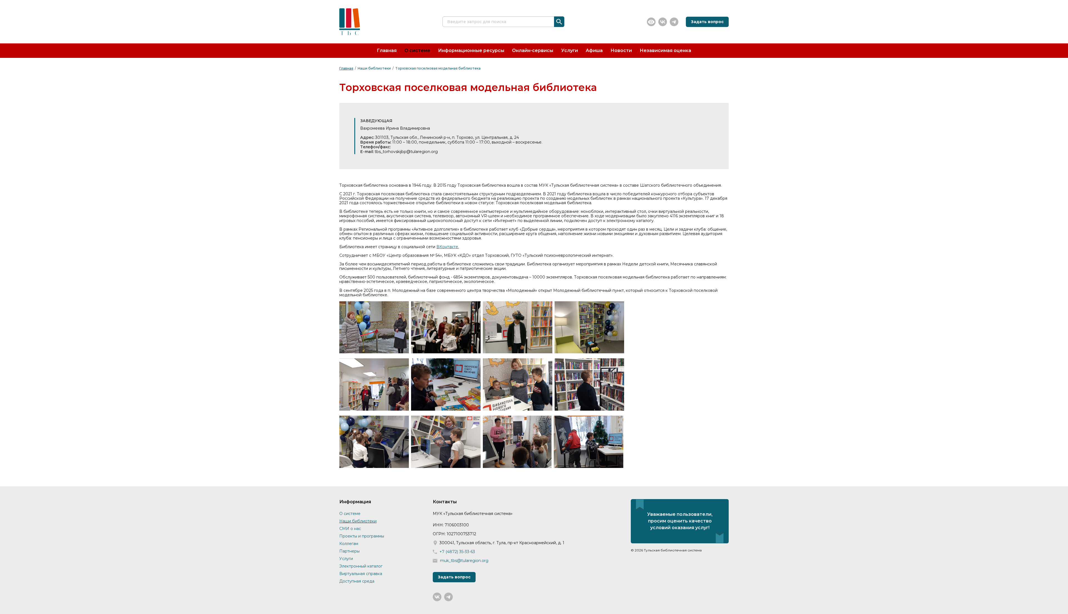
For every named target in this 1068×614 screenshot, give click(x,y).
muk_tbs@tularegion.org (464, 560)
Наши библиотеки (374, 68)
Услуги (569, 50)
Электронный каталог (360, 566)
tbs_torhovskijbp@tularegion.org (406, 151)
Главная (387, 50)
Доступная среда (356, 581)
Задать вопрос (707, 21)
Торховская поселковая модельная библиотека (438, 68)
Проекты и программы (361, 536)
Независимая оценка (665, 50)
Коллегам (348, 543)
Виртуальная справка (360, 573)
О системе (417, 50)
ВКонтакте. (447, 246)
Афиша (594, 50)
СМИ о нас (350, 528)
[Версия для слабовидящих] (651, 22)
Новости (621, 50)
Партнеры (349, 551)
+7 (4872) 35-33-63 (457, 551)
